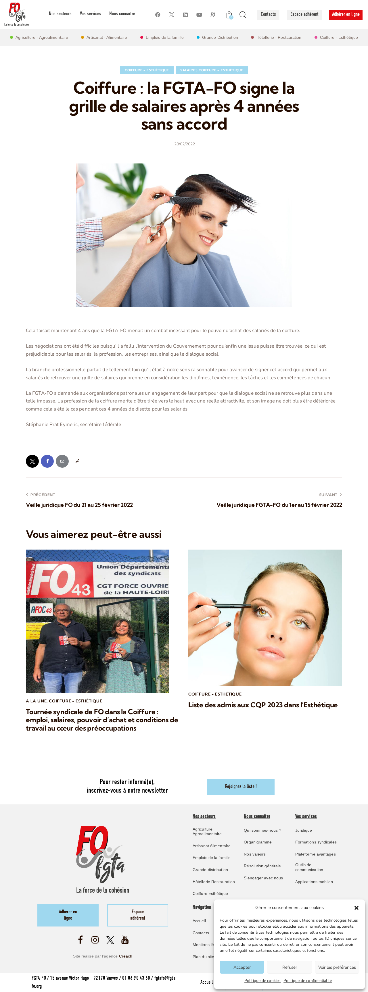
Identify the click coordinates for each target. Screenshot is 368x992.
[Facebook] (158, 15)
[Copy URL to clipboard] (77, 461)
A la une (36, 701)
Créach (126, 956)
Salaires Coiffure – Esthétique (211, 70)
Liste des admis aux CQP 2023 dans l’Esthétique (263, 705)
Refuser (289, 967)
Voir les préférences (337, 967)
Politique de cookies (262, 980)
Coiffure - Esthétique (147, 70)
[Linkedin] (185, 15)
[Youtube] (199, 15)
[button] (356, 908)
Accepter (242, 967)
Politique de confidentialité (307, 980)
